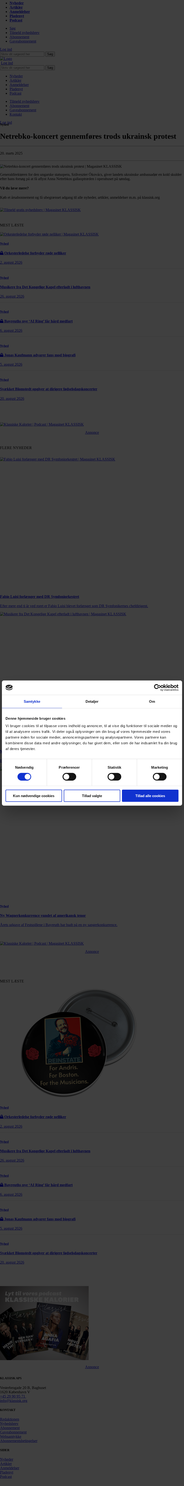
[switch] (69, 776)
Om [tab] (152, 701)
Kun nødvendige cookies (33, 796)
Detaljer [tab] (92, 701)
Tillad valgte (92, 796)
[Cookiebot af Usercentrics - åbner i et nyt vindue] (157, 687)
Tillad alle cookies (150, 796)
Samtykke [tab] (32, 701)
